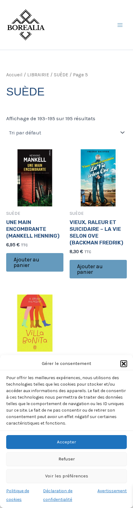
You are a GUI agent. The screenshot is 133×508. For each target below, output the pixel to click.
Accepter (66, 442)
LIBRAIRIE (38, 75)
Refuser (66, 459)
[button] (124, 364)
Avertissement (112, 490)
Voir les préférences (66, 476)
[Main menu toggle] (120, 25)
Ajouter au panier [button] (26, 262)
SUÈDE (61, 75)
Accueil (14, 75)
